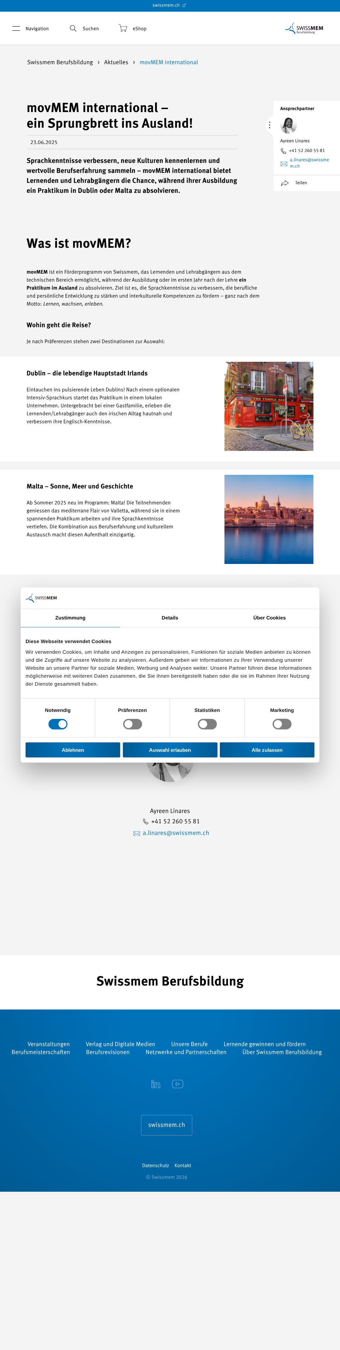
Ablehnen (73, 749)
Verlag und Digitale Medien (120, 1045)
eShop (140, 29)
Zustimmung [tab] (70, 618)
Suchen (91, 29)
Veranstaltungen (49, 1045)
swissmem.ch (166, 5)
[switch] (132, 724)
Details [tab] (170, 618)
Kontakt (183, 1165)
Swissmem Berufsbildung (60, 63)
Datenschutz (155, 1165)
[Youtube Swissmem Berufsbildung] (177, 1085)
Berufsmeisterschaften (41, 1053)
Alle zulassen (267, 749)
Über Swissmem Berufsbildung (282, 1053)
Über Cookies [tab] (269, 618)
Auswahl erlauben (170, 749)
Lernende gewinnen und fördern (265, 1045)
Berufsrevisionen (108, 1053)
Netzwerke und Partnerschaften (186, 1053)
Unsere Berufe (189, 1045)
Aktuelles (117, 63)
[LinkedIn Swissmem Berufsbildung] (155, 1085)
